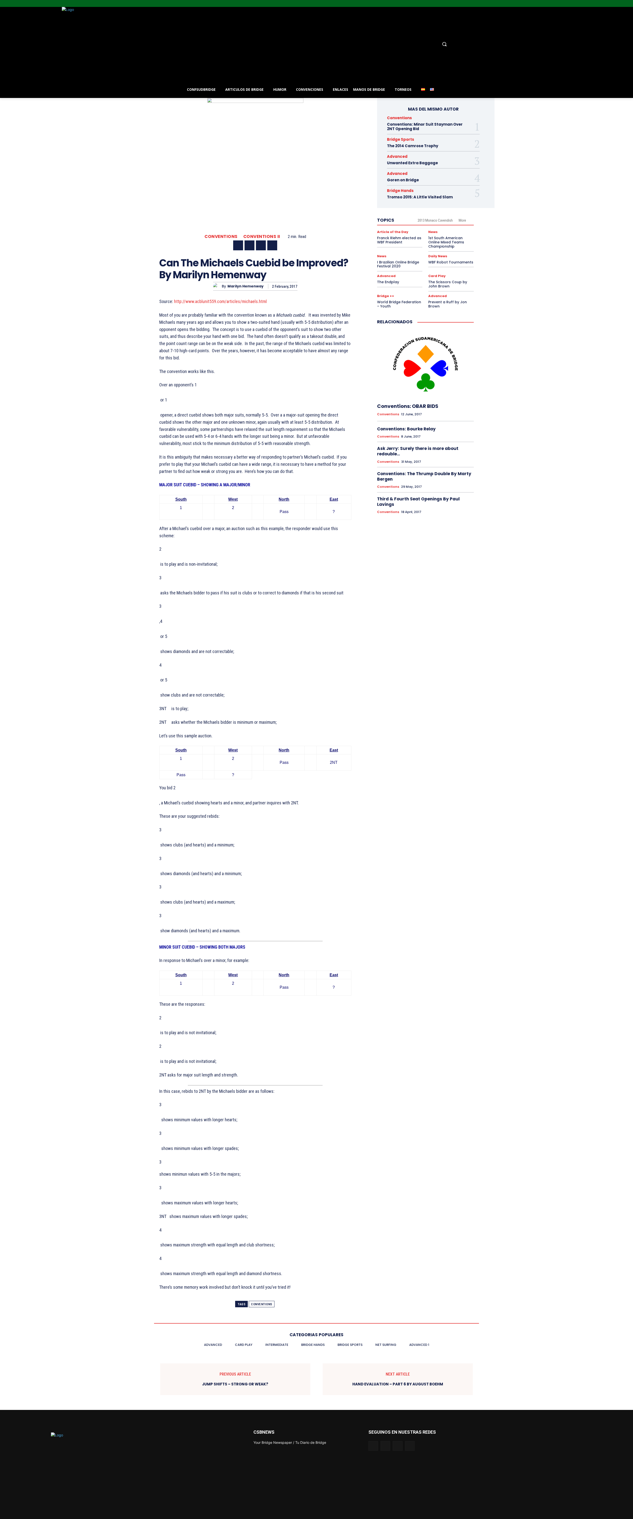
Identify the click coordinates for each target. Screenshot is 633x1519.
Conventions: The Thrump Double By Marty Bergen (424, 476)
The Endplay (388, 282)
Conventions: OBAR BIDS (407, 406)
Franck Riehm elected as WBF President (399, 240)
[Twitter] (623, 3)
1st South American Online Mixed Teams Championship (446, 242)
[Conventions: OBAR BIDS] (425, 364)
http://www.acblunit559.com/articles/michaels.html (220, 301)
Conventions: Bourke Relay (406, 429)
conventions (261, 1304)
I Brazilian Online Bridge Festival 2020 (398, 264)
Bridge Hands (400, 190)
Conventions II (261, 236)
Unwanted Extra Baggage (412, 162)
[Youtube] (630, 3)
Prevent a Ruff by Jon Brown (447, 304)
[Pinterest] (261, 245)
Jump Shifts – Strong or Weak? (235, 1384)
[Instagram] (616, 3)
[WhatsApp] (272, 245)
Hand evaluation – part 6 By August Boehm (397, 1384)
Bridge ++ (385, 296)
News (433, 232)
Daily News (437, 256)
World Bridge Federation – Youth (399, 304)
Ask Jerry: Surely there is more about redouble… (417, 451)
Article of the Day (392, 232)
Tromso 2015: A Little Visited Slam (420, 197)
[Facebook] (609, 3)
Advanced (397, 156)
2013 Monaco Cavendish (435, 220)
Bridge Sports (400, 139)
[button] (356, 44)
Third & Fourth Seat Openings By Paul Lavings (418, 501)
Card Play (437, 276)
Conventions (221, 236)
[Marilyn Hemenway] (217, 286)
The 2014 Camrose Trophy (412, 145)
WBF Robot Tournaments (450, 262)
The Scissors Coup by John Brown (447, 284)
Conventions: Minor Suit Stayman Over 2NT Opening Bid (425, 126)
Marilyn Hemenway (245, 286)
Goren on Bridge (403, 180)
